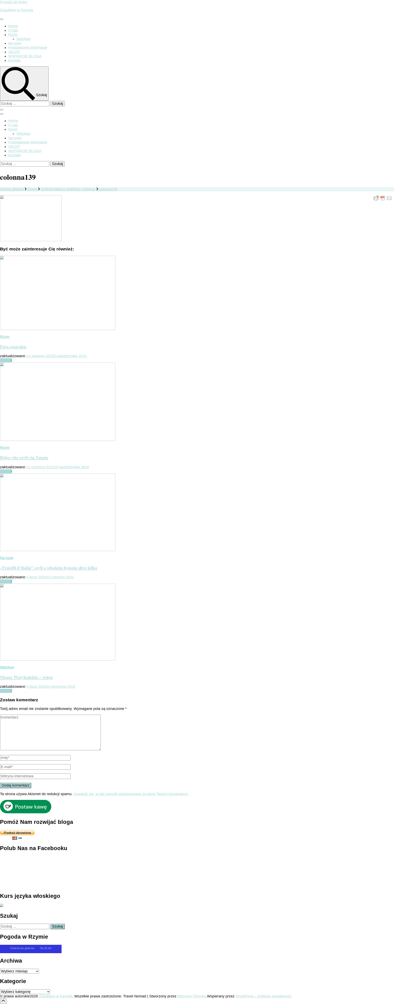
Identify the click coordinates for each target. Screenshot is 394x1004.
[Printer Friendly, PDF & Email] (382, 198)
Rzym (13, 35)
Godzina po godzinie (22, 948)
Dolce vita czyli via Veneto (24, 457)
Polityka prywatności (274, 996)
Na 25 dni (46, 948)
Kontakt (14, 60)
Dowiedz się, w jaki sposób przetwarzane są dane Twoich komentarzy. (131, 794)
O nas (13, 30)
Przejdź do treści (13, 2)
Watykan (23, 39)
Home (13, 26)
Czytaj (5, 360)
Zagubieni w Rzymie (16, 10)
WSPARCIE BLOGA (24, 56)
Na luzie (15, 43)
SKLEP (14, 52)
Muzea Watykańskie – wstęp (26, 677)
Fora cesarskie (13, 346)
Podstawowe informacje (27, 47)
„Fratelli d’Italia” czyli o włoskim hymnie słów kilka (48, 567)
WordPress (245, 996)
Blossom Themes (192, 996)
